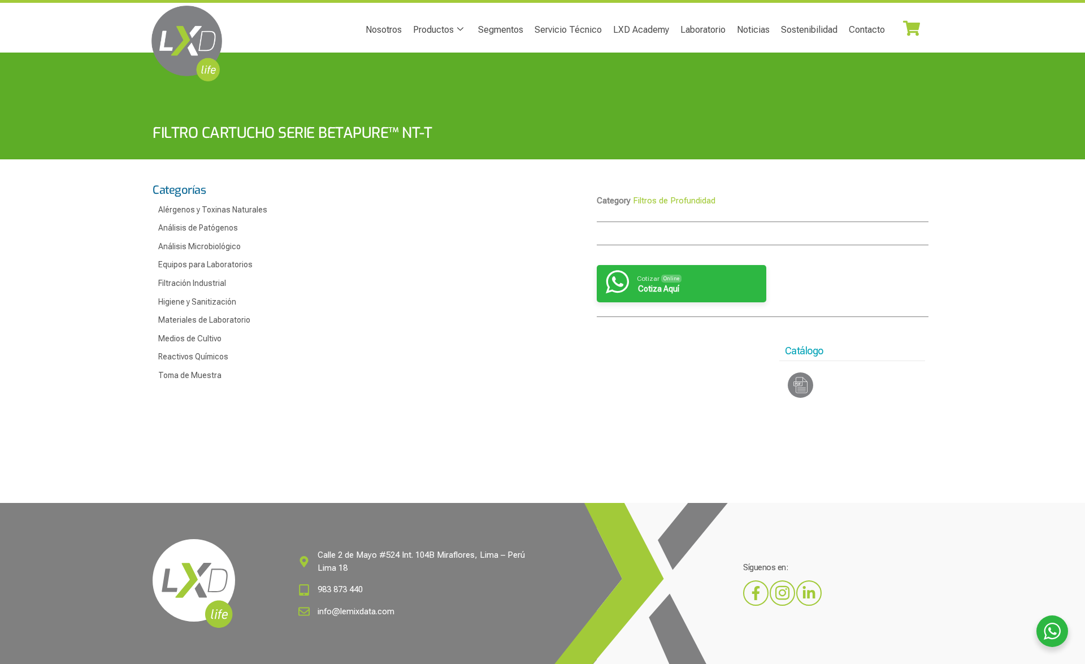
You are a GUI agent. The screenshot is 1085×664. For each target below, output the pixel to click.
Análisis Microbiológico (199, 246)
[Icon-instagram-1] (782, 593)
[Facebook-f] (756, 593)
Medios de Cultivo (190, 338)
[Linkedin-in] (809, 593)
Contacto (867, 29)
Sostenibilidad (809, 29)
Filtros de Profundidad (674, 201)
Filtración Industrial (192, 283)
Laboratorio (703, 29)
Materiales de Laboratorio (204, 319)
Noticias (753, 29)
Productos (433, 29)
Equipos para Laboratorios (205, 264)
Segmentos (500, 29)
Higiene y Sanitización (197, 301)
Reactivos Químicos (193, 356)
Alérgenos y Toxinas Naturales (212, 209)
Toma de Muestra (190, 375)
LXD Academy (641, 29)
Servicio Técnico (568, 29)
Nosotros (384, 29)
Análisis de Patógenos (198, 227)
